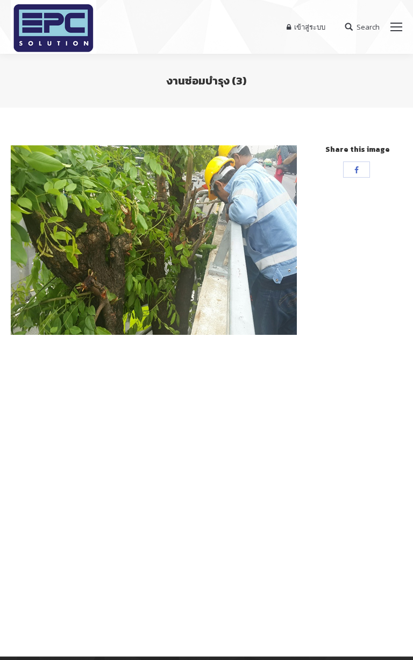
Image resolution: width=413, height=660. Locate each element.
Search (368, 27)
